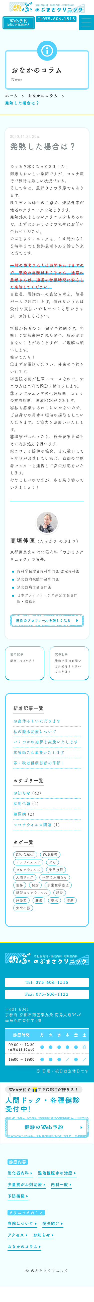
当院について (21, 1223)
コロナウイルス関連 (32, 825)
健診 (35, 885)
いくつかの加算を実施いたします (45, 742)
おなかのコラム (36, 70)
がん (52, 862)
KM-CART (25, 854)
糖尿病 (19, 814)
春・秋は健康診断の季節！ (39, 763)
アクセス (16, 1235)
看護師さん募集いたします (39, 752)
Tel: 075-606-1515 (47, 982)
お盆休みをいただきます (37, 721)
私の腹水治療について (35, 732)
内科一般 (59, 1184)
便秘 (19, 885)
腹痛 (70, 900)
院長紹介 (51, 1223)
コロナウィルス (28, 869)
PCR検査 (50, 854)
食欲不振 (23, 908)
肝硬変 (21, 900)
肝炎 (59, 892)
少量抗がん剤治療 (25, 1184)
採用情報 (22, 804)
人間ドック (25, 877)
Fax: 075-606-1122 (47, 994)
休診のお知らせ (54, 877)
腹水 (54, 900)
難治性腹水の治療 (55, 1173)
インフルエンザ (28, 862)
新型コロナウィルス (32, 892)
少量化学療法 (58, 885)
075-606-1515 (58, 19)
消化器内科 (18, 1173)
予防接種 (56, 869)
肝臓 (39, 900)
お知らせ (22, 793)
